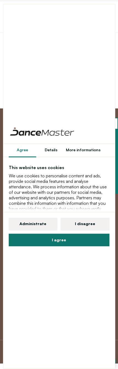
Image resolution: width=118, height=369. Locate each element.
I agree (59, 239)
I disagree (85, 223)
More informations (83, 149)
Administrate (32, 223)
